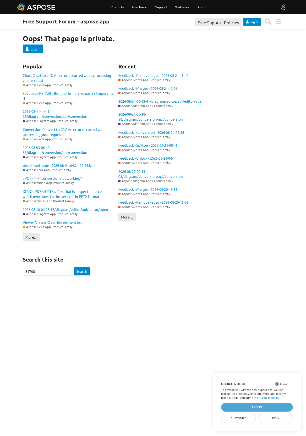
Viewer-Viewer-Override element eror (53, 222)
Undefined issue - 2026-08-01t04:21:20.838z (57, 165)
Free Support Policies (218, 22)
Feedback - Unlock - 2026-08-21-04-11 (147, 158)
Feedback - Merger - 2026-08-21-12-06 (147, 88)
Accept (257, 407)
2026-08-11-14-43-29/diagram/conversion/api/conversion (55, 113)
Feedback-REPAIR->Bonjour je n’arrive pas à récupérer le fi (68, 96)
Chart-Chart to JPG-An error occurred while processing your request (67, 78)
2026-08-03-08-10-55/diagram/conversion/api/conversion (55, 150)
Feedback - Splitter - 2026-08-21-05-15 (148, 145)
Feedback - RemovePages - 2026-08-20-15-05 (153, 202)
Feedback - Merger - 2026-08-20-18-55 (147, 189)
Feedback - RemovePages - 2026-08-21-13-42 (153, 75)
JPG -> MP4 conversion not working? (52, 178)
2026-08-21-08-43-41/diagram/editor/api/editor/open (161, 101)
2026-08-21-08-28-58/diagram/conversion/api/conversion (150, 116)
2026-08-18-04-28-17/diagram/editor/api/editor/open (65, 209)
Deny (275, 418)
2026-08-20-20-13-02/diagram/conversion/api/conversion (150, 174)
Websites (182, 7)
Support (161, 7)
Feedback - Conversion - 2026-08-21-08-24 (151, 132)
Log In (36, 49)
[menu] (278, 22)
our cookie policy (268, 398)
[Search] (268, 22)
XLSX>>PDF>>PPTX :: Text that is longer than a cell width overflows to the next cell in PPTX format (63, 194)
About (201, 7)
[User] (283, 7)
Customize (238, 418)
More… (31, 237)
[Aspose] (36, 7)
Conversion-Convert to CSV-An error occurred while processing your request (64, 132)
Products (117, 7)
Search (81, 271)
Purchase (139, 7)
